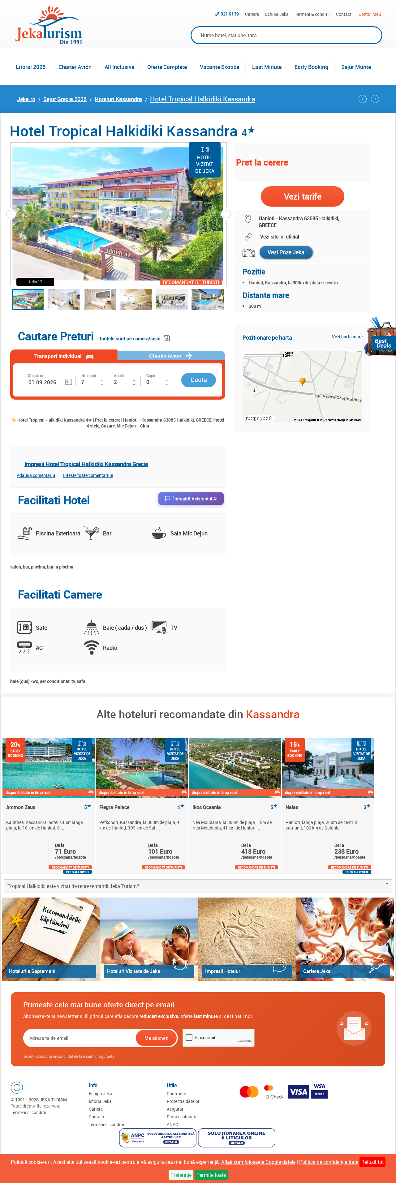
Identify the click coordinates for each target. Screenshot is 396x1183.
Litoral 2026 (30, 67)
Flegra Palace (141, 807)
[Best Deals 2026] (380, 336)
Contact (343, 14)
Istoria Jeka (100, 1101)
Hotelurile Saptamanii (33, 971)
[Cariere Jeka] (345, 939)
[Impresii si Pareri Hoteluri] (247, 939)
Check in (35, 375)
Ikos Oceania (235, 807)
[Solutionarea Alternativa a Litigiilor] (158, 1138)
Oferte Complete (167, 67)
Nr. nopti (88, 375)
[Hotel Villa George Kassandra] (375, 99)
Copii (150, 375)
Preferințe (181, 1175)
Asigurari (176, 1109)
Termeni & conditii (312, 14)
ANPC (172, 1124)
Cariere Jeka (317, 971)
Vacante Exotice (219, 67)
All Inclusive (119, 67)
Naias (328, 807)
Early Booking (311, 67)
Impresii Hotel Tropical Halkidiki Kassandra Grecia (86, 464)
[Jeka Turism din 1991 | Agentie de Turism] (49, 42)
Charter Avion (75, 67)
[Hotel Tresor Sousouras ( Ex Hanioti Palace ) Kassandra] (363, 99)
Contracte (176, 1093)
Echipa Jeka (277, 14)
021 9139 (230, 13)
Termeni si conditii (28, 1112)
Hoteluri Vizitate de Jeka (133, 971)
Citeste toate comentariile (88, 475)
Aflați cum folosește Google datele (258, 1162)
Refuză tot (372, 1162)
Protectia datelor (183, 1101)
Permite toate (211, 1175)
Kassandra (273, 713)
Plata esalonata (182, 1117)
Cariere (252, 14)
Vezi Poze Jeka (286, 252)
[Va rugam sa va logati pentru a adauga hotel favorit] (201, 186)
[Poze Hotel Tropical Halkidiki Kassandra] (245, 253)
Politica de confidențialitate (328, 1162)
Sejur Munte (356, 67)
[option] (49, 806)
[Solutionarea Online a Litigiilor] (237, 1138)
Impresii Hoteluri (223, 971)
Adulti (119, 375)
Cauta (199, 379)
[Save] (167, 337)
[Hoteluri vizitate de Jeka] (149, 939)
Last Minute (267, 67)
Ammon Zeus (48, 807)
